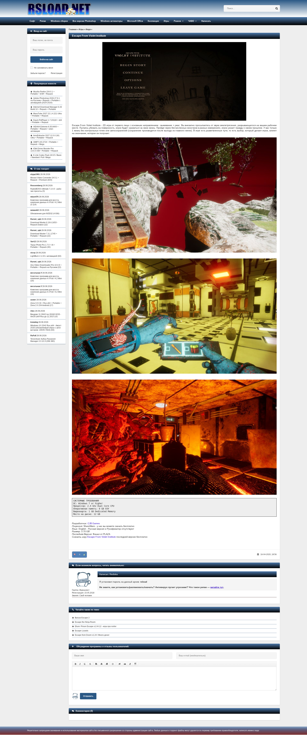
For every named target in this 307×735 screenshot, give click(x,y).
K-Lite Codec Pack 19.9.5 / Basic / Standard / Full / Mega (46, 156)
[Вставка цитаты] (125, 664)
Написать (206, 21)
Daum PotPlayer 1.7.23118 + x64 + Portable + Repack (46, 121)
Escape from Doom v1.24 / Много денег (92, 635)
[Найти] (276, 8)
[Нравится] (84, 555)
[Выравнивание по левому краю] (96, 664)
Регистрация (56, 73)
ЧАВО (191, 21)
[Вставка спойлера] (135, 664)
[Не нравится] (75, 555)
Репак (43, 21)
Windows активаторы (111, 21)
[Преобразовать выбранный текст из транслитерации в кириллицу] (130, 664)
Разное (177, 21)
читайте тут (216, 587)
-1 (79, 555)
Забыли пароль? (38, 73)
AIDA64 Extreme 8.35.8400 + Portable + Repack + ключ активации (45, 129)
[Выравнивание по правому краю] (107, 664)
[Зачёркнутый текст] (90, 664)
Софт (32, 21)
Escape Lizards (81, 631)
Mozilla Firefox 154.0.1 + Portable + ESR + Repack (43, 93)
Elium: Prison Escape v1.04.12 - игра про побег (95, 626)
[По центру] (101, 664)
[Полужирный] (75, 664)
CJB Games (94, 523)
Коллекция (153, 21)
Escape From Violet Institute (101, 537)
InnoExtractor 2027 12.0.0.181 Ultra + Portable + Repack (45, 136)
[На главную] (67, 8)
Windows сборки (59, 21)
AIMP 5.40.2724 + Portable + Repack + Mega (44, 143)
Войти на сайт (46, 59)
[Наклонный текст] (80, 664)
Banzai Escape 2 (82, 618)
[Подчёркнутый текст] (85, 664)
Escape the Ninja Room (85, 622)
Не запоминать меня (43, 68)
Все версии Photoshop (84, 21)
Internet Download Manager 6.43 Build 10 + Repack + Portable (46, 108)
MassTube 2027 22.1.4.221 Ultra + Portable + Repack (46, 114)
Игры (166, 21)
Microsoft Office (135, 21)
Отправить (88, 696)
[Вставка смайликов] (113, 664)
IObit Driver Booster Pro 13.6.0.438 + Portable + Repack (44, 149)
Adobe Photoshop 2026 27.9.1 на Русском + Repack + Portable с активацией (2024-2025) (45, 100)
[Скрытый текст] (119, 664)
